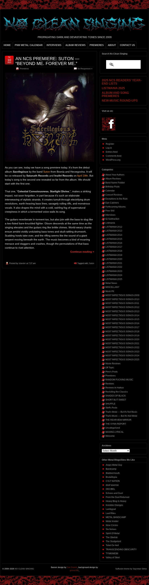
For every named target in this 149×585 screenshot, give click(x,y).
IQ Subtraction (112, 219)
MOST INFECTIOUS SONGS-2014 (122, 315)
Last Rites (111, 513)
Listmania (110, 223)
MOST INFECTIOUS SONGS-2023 (122, 351)
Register (110, 144)
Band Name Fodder (115, 182)
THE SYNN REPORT (115, 424)
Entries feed (112, 152)
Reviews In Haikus (114, 387)
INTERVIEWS (54, 45)
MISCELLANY (112, 287)
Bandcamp (111, 469)
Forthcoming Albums (115, 207)
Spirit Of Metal (113, 533)
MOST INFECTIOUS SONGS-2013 (122, 311)
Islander (22, 263)
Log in (109, 148)
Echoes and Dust (114, 493)
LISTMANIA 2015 (113, 239)
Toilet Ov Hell (112, 545)
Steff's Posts (111, 407)
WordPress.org (113, 160)
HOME (7, 45)
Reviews (109, 383)
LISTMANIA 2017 (113, 247)
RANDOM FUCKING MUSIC (119, 379)
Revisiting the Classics (116, 392)
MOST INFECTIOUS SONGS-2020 (122, 339)
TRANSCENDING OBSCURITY (121, 549)
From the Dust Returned (117, 497)
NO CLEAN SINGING (24, 569)
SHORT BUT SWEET (115, 400)
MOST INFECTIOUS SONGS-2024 (122, 355)
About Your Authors (114, 174)
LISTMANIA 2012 (113, 227)
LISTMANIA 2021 (113, 263)
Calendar (110, 190)
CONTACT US (127, 45)
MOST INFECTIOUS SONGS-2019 (122, 335)
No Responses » (84, 69)
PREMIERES (97, 45)
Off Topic (109, 367)
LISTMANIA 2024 (113, 275)
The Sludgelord (113, 541)
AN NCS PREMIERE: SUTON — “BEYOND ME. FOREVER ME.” (47, 61)
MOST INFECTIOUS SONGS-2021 (122, 343)
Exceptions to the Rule (116, 199)
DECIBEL (110, 489)
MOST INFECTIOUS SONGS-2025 (122, 359)
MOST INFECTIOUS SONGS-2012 (122, 307)
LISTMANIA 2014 (113, 235)
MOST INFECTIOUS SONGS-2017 (122, 327)
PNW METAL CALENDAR (29, 45)
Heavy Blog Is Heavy (116, 501)
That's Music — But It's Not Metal (121, 416)
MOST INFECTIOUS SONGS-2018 (122, 331)
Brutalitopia (111, 477)
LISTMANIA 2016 (113, 243)
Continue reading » (82, 251)
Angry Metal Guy (114, 465)
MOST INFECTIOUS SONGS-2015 (122, 319)
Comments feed (113, 156)
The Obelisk (112, 537)
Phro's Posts (111, 371)
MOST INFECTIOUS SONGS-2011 (122, 303)
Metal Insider (112, 521)
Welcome (110, 436)
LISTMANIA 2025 (113, 279)
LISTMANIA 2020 (113, 259)
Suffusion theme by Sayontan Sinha (131, 569)
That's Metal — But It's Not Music (121, 412)
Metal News (111, 283)
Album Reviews (113, 178)
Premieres (24, 69)
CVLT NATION (113, 481)
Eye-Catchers (112, 203)
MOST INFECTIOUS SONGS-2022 (122, 347)
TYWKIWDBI (112, 553)
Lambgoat (111, 509)
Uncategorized (112, 428)
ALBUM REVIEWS (75, 45)
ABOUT (112, 45)
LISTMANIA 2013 (113, 231)
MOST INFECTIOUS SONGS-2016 (122, 323)
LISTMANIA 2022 (113, 267)
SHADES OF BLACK (115, 396)
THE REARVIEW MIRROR (118, 420)
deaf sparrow (112, 485)
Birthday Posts (112, 186)
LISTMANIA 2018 (113, 251)
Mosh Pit (109, 291)
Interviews (110, 215)
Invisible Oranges (114, 505)
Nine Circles (112, 525)
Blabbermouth (113, 473)
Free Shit (109, 210)
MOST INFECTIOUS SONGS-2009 (122, 295)
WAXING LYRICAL (114, 432)
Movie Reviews (112, 363)
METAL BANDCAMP (116, 517)
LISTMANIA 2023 (113, 271)
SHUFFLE (110, 403)
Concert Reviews (113, 195)
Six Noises (111, 529)
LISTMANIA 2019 (113, 255)
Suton (91, 263)
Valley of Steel (113, 557)
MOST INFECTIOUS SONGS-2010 (122, 299)
